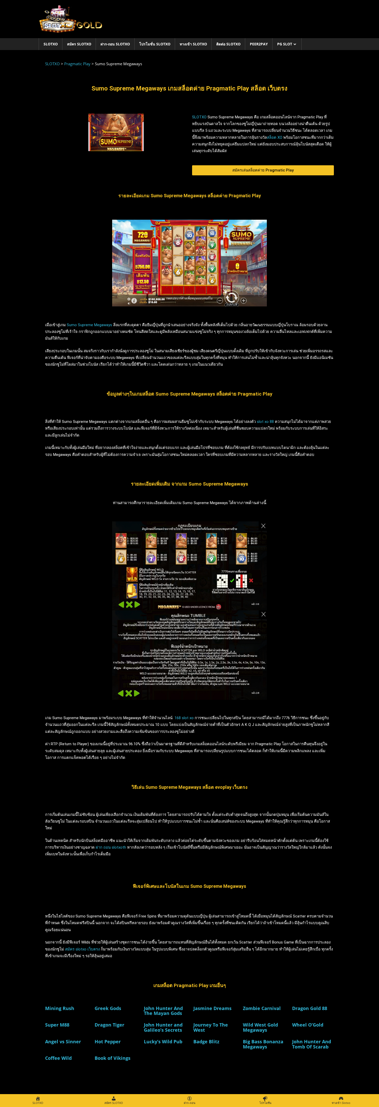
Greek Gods (108, 1008)
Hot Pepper (108, 1041)
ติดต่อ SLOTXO (228, 44)
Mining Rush (59, 1008)
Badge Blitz (206, 1041)
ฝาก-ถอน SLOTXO (115, 44)
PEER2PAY (259, 44)
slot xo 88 (265, 421)
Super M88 (57, 1025)
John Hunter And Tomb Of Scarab (311, 1044)
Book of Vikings (112, 1058)
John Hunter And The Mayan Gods (163, 1010)
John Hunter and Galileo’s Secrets (163, 1027)
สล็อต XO (274, 137)
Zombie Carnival (262, 1008)
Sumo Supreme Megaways (89, 325)
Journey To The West (210, 1027)
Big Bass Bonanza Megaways (263, 1044)
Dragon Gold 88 (309, 1008)
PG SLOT (284, 44)
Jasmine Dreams (212, 1008)
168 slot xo (184, 718)
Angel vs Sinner (63, 1041)
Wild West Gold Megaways (260, 1027)
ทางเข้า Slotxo (193, 44)
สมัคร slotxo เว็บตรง (82, 949)
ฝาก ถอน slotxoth (111, 847)
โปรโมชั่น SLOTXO (154, 44)
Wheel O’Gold (307, 1025)
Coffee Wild (58, 1058)
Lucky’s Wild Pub (163, 1041)
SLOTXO (51, 44)
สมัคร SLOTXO (79, 44)
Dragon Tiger (109, 1025)
